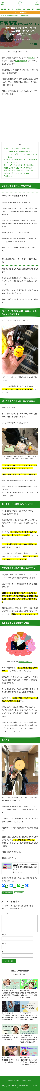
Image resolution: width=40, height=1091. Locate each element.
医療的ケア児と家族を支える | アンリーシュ (22, 1085)
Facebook (23, 1080)
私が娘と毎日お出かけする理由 (16, 173)
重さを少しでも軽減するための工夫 (18, 168)
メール (4, 943)
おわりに (8, 176)
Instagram (10, 1080)
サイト (4, 952)
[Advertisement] (20, 119)
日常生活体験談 (8, 892)
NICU (30, 58)
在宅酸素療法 (20, 61)
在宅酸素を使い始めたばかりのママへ (19, 170)
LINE (29, 1080)
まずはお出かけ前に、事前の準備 (17, 149)
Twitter (17, 1080)
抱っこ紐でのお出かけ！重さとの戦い (19, 165)
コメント (5, 913)
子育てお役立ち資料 (28, 9)
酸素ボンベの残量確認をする (19, 151)
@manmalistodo (24, 662)
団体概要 (3, 9)
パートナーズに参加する (20, 12)
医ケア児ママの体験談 (14, 9)
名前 (4, 935)
